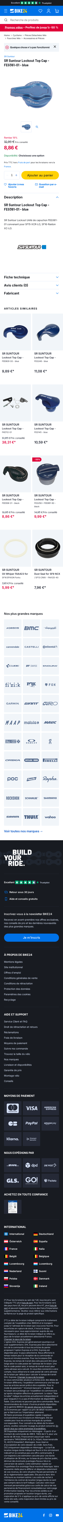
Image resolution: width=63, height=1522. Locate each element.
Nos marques (11, 1059)
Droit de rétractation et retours (20, 1026)
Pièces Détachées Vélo (35, 35)
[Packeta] (50, 1181)
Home (7, 35)
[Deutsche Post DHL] (13, 1165)
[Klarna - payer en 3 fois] (13, 1139)
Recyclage (10, 999)
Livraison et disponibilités (18, 1064)
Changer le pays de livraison (17, 1339)
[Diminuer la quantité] (7, 175)
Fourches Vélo (13, 38)
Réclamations (11, 1032)
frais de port (27, 1302)
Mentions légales (13, 961)
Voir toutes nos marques (21, 831)
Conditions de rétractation (18, 983)
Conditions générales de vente (20, 978)
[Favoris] (40, 11)
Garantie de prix (13, 1070)
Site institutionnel (13, 967)
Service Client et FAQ (15, 1021)
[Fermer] (55, 46)
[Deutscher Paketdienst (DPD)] (31, 1165)
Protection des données (17, 988)
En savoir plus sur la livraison (38, 1407)
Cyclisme (17, 35)
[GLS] (13, 1181)
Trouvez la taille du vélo (17, 1053)
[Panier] (57, 11)
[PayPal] (31, 1124)
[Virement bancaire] (31, 1139)
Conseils (8, 1081)
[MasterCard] (13, 1108)
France (7, 166)
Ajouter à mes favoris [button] (16, 185)
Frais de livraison (13, 1037)
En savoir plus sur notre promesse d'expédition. (31, 1427)
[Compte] (49, 11)
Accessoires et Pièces (34, 38)
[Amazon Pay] (50, 1124)
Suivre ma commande (16, 1048)
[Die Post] (50, 1165)
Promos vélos (14, 27)
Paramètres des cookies (17, 994)
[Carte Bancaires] (13, 1124)
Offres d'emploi (12, 972)
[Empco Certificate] (13, 1207)
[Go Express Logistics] (31, 1181)
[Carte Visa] (31, 1108)
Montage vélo (11, 1075)
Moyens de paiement (15, 1043)
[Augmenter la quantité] (16, 175)
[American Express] (50, 1108)
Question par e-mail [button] (48, 185)
